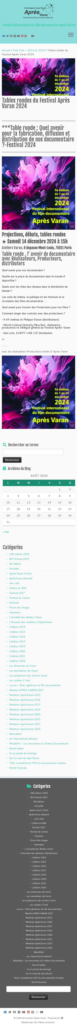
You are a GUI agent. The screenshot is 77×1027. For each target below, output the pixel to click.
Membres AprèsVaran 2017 (24, 704)
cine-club (14, 583)
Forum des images (19, 607)
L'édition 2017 (17, 641)
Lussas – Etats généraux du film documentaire (35, 685)
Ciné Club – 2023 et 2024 (29, 50)
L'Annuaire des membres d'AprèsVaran (30, 622)
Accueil (6, 50)
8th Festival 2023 (19, 559)
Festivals (14, 602)
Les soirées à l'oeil (19, 680)
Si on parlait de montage (23, 753)
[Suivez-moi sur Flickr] (15, 36)
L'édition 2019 (17, 646)
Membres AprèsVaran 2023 (24, 724)
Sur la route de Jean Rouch (24, 758)
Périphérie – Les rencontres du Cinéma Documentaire (39, 743)
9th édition (15, 563)
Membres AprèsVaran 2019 (24, 709)
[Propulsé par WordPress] (62, 1017)
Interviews (15, 612)
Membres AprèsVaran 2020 (24, 714)
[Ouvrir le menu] (71, 35)
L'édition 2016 (17, 636)
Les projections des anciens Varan (28, 675)
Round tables (16, 748)
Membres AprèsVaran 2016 (24, 699)
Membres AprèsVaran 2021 (24, 719)
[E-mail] (4, 36)
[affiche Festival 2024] (38, 227)
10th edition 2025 (19, 554)
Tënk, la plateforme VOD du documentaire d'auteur (37, 763)
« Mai (6, 532)
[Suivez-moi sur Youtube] (19, 36)
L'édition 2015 (17, 631)
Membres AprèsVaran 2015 (24, 695)
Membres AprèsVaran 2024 (24, 729)
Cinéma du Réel (17, 588)
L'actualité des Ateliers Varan (25, 617)
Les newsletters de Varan (23, 670)
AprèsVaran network (21, 578)
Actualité (14, 568)
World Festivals (18, 768)
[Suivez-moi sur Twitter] (8, 36)
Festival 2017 (16, 593)
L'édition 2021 (17, 656)
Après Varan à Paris (20, 573)
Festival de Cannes (19, 597)
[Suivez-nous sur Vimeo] (26, 36)
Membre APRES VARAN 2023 (26, 690)
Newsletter (15, 733)
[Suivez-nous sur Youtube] (33, 36)
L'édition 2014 (17, 627)
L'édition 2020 (17, 651)
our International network (23, 738)
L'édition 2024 (17, 661)
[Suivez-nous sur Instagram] (29, 36)
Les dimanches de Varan (22, 665)
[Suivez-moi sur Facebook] (12, 36)
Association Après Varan (34, 1018)
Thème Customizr (46, 1022)
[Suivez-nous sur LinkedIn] (22, 36)
